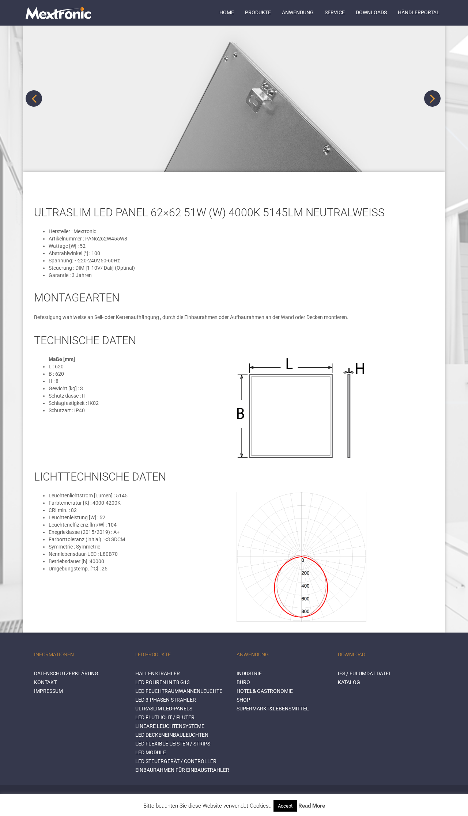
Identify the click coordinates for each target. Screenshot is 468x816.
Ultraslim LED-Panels (163, 708)
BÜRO (243, 682)
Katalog (349, 682)
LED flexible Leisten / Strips (172, 744)
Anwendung (298, 12)
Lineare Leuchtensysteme (169, 726)
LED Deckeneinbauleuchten (171, 735)
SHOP (243, 700)
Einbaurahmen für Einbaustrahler (182, 770)
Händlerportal (418, 12)
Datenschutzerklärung (66, 673)
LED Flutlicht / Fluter (165, 717)
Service (335, 12)
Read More (311, 805)
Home (226, 12)
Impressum (48, 691)
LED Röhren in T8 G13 (162, 682)
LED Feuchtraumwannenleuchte (178, 691)
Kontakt (45, 682)
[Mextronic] (58, 13)
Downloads (371, 12)
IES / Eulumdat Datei (364, 673)
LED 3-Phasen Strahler (165, 700)
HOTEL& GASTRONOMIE (265, 691)
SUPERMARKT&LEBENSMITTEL (273, 708)
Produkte (258, 12)
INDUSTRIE (249, 673)
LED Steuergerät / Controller (175, 761)
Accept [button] (285, 806)
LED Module (150, 752)
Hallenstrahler (157, 673)
